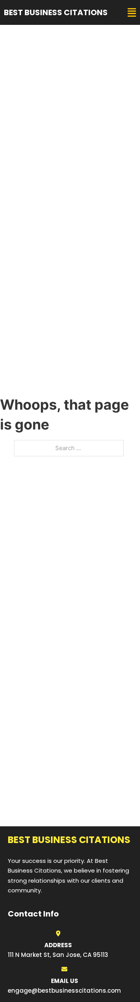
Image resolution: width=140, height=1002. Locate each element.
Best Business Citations (56, 12)
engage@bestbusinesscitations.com (64, 990)
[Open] (132, 12)
